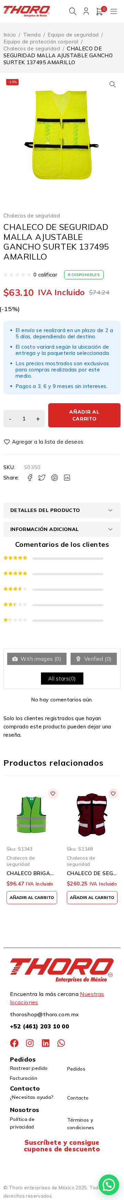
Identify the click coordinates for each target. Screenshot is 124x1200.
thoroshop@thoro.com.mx (44, 1014)
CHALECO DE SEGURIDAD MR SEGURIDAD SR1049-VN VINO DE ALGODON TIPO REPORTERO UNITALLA (92, 873)
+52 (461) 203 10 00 (39, 1026)
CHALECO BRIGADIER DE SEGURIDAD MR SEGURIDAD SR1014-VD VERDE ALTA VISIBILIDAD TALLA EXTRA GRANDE (32, 873)
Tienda (32, 34)
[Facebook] (14, 1043)
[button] (112, 84)
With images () (40, 659)
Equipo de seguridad (73, 34)
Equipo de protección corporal (40, 41)
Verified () (97, 659)
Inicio (9, 34)
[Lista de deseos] (44, 442)
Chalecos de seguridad (31, 48)
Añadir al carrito (84, 415)
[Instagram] (29, 1043)
